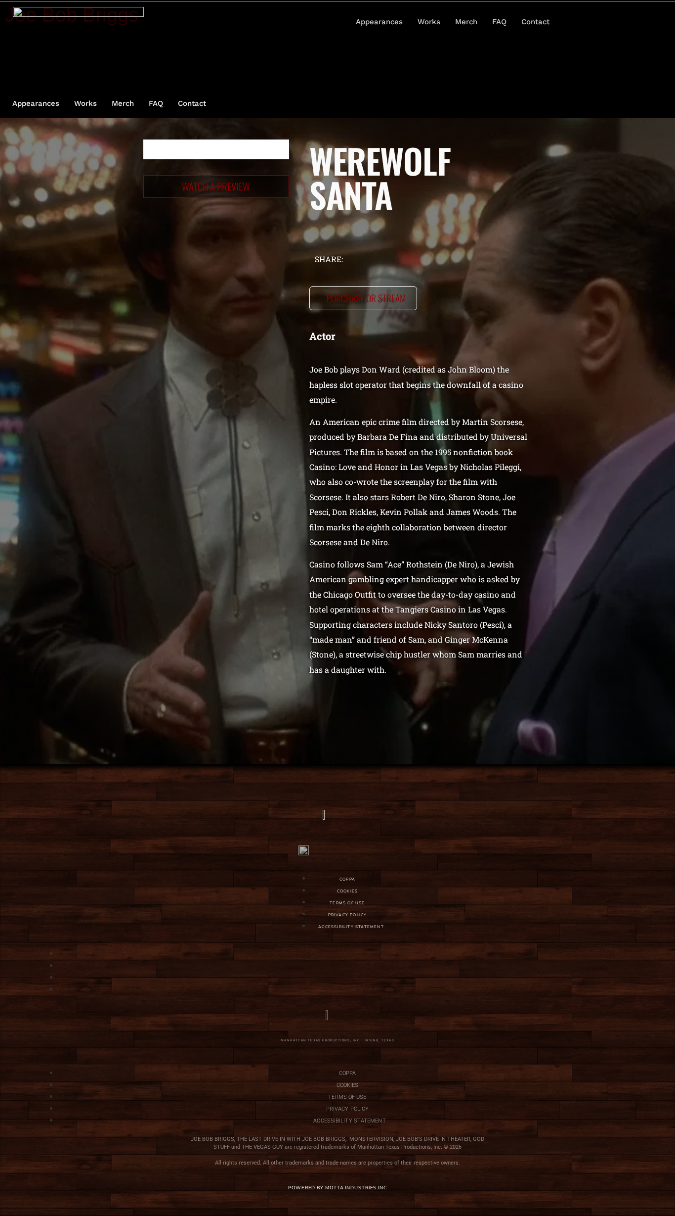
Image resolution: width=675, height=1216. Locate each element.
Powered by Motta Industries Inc (337, 1187)
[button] (621, 22)
